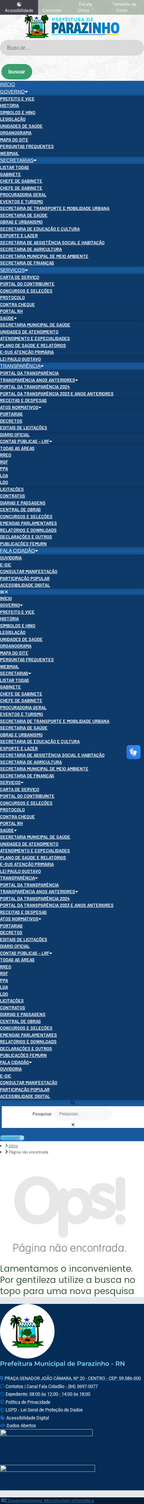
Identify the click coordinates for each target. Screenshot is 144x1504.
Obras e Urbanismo (21, 222)
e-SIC (5, 564)
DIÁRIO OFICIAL (15, 434)
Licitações (12, 489)
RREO (5, 455)
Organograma (15, 132)
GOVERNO (12, 91)
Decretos (11, 421)
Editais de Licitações (23, 427)
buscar (16, 72)
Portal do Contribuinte (27, 284)
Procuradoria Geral (23, 194)
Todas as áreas (17, 448)
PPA (4, 468)
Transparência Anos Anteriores (37, 380)
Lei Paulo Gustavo (20, 359)
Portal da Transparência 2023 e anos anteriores (57, 393)
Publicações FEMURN (23, 543)
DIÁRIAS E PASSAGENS (22, 503)
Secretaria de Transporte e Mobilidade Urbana (54, 208)
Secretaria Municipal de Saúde (35, 324)
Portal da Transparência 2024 (35, 386)
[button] (72, 592)
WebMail (9, 153)
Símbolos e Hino (17, 112)
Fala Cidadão (17, 550)
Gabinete (10, 174)
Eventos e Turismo (21, 201)
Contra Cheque (17, 304)
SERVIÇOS (12, 270)
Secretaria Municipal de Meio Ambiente (44, 256)
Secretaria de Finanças (27, 263)
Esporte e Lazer (19, 235)
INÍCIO (7, 84)
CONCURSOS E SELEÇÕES (26, 291)
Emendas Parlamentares (28, 523)
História (9, 105)
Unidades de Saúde (21, 126)
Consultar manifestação (28, 571)
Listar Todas (14, 167)
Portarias (11, 414)
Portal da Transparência (29, 373)
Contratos (12, 496)
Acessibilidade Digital (25, 585)
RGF (4, 462)
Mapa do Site (14, 139)
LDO (4, 482)
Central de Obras (20, 509)
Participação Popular (25, 578)
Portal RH (11, 311)
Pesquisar (42, 1113)
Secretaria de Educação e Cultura (40, 229)
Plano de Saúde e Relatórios (33, 345)
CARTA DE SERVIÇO (19, 277)
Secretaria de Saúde (24, 215)
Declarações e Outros (26, 536)
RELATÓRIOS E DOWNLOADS (28, 530)
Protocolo (12, 297)
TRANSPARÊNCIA (20, 366)
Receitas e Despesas (23, 400)
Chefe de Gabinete (21, 181)
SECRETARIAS (17, 160)
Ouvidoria (11, 557)
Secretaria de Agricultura (31, 249)
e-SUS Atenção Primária (27, 352)
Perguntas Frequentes (27, 146)
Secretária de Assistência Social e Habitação (52, 242)
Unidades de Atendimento (29, 331)
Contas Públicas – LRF (24, 441)
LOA (4, 475)
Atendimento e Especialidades (35, 338)
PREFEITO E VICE (17, 98)
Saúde (7, 318)
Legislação (13, 119)
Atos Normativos (19, 407)
